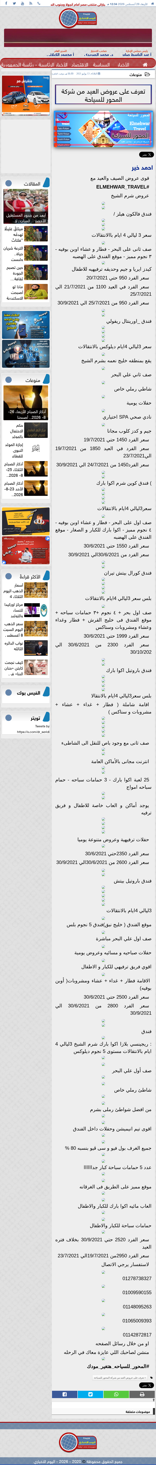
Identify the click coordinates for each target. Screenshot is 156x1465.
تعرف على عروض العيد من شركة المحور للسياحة (119, 1377)
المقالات (32, 183)
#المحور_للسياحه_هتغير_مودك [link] (118, 1366)
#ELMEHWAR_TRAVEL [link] (122, 187)
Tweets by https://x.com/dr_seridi (33, 728)
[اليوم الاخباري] (26, 325)
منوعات (136, 74)
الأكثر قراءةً (30, 575)
